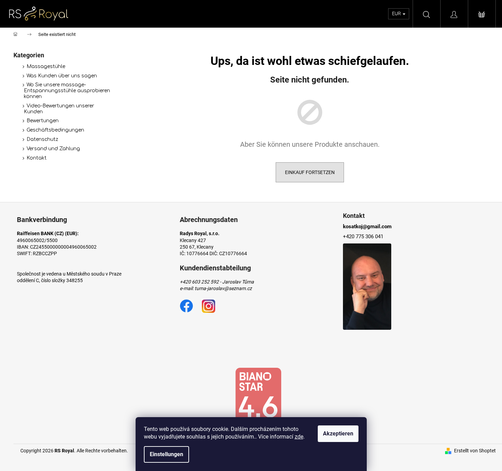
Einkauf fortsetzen (310, 172)
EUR (397, 13)
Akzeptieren (338, 433)
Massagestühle (46, 66)
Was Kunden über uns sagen (62, 75)
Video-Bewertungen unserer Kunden (59, 108)
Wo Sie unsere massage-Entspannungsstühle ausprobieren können (67, 90)
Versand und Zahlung (53, 148)
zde (299, 436)
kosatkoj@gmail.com (367, 226)
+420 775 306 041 (363, 236)
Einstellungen (166, 454)
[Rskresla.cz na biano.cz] (258, 400)
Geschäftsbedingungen (55, 130)
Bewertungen (43, 120)
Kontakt (37, 158)
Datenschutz (42, 139)
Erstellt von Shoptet (475, 450)
